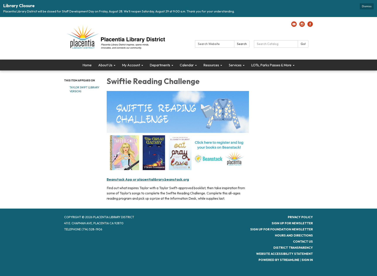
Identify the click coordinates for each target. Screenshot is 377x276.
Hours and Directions (294, 235)
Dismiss (367, 6)
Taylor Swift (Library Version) (84, 89)
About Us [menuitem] (105, 65)
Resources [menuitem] (211, 65)
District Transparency (293, 248)
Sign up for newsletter (292, 223)
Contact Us (303, 241)
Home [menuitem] (87, 65)
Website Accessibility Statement (284, 254)
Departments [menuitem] (160, 65)
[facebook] (310, 25)
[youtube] (294, 25)
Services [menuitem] (235, 65)
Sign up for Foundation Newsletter (281, 229)
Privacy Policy (300, 217)
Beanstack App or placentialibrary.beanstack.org (148, 179)
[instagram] (302, 25)
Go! (303, 44)
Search (242, 44)
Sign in (307, 260)
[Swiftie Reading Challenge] (178, 133)
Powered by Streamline (279, 260)
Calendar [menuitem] (187, 65)
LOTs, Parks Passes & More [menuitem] (271, 65)
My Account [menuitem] (131, 65)
